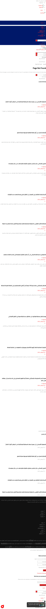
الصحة (42, 34)
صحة (34, 546)
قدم (21, 547)
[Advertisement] (24, 16)
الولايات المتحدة (40, 543)
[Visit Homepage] (43, 13)
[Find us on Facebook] (45, 505)
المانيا (1, 540)
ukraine (44, 540)
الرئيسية (42, 23)
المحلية (42, 513)
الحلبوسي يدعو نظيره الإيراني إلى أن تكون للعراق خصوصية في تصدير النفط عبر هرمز (25, 254)
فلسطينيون (27, 546)
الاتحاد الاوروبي (21, 540)
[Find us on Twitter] (44, 505)
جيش (16, 543)
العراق (3, 540)
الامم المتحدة (16, 540)
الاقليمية (42, 515)
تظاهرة (18, 543)
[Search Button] (36, 53)
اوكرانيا (30, 543)
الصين (6, 540)
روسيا (43, 546)
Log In (44, 588)
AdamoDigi (28, 550)
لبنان (16, 547)
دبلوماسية (4, 543)
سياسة (37, 547)
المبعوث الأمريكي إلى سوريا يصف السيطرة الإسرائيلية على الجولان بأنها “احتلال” (25, 102)
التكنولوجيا (42, 526)
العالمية (42, 516)
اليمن (34, 543)
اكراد (25, 540)
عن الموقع (41, 533)
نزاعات (8, 547)
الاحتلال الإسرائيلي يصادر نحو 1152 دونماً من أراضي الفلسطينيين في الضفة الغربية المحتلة (23, 285)
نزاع (10, 546)
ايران (27, 543)
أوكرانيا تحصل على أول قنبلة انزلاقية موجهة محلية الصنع (31, 133)
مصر (13, 546)
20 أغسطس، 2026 (41, 228)
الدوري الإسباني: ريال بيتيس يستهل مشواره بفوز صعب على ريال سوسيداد (27, 164)
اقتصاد (27, 540)
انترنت (32, 543)
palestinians (40, 540)
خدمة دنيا (10, 543)
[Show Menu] (45, 51)
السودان (8, 540)
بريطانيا (24, 543)
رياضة (42, 523)
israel (37, 540)
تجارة (22, 543)
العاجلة (42, 511)
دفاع (45, 546)
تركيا (20, 543)
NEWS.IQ (44, 105)
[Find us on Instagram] (42, 505)
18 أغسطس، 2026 (41, 352)
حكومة (13, 543)
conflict (35, 540)
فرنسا (33, 547)
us (45, 540)
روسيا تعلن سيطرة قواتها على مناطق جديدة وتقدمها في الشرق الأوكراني (27, 316)
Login (41, 10)
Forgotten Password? (41, 573)
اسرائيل (31, 540)
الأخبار (42, 28)
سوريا (40, 547)
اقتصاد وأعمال (41, 32)
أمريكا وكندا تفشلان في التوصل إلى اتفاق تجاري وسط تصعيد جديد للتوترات (27, 194)
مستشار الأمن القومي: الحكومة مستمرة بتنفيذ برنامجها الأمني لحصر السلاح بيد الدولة (24, 224)
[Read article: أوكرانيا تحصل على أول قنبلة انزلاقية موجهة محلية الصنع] (23, 122)
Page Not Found (38, 64)
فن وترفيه (42, 30)
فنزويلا (23, 547)
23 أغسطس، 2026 (41, 106)
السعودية (11, 540)
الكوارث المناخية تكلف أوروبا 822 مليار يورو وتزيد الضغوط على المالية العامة (26, 347)
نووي (6, 546)
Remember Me (42, 567)
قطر (17, 546)
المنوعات (42, 36)
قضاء (19, 546)
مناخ (12, 546)
